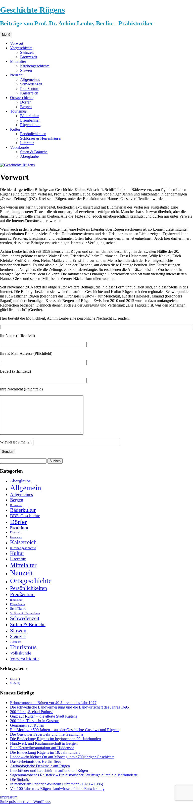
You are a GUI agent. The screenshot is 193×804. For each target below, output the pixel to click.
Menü (6, 34)
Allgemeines (30, 79)
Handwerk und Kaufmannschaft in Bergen (44, 743)
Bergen (26, 107)
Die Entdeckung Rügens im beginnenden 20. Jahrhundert (55, 739)
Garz (15, 679)
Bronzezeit (28, 57)
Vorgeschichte (21, 48)
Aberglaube (29, 156)
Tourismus (18, 111)
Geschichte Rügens (32, 9)
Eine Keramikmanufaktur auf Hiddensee (42, 748)
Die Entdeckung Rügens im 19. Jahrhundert (45, 752)
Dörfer (25, 102)
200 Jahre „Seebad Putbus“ (31, 712)
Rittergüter (16, 599)
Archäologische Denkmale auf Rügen (40, 766)
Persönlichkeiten (33, 134)
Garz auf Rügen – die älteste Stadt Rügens (43, 716)
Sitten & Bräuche (33, 152)
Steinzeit (27, 52)
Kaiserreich (29, 93)
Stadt (15, 683)
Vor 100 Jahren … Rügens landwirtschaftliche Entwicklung (57, 788)
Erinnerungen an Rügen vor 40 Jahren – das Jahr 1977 (53, 702)
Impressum (8, 797)
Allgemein (25, 488)
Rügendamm (30, 125)
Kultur (15, 129)
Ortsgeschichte (21, 97)
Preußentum (29, 88)
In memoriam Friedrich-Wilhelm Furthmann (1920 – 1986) (56, 784)
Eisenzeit (15, 532)
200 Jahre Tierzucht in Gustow (34, 721)
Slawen (26, 70)
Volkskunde (19, 147)
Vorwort (16, 43)
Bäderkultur (29, 116)
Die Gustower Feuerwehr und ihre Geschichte (46, 734)
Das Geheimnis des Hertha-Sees (35, 761)
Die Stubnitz (20, 779)
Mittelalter (18, 61)
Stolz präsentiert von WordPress (25, 801)
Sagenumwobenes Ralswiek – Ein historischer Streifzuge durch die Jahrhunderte (74, 775)
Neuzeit (16, 75)
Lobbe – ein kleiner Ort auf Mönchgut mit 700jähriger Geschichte (62, 757)
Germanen (16, 537)
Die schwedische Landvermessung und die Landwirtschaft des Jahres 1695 (69, 707)
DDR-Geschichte (25, 515)
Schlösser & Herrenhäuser (41, 138)
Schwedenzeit (31, 84)
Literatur (27, 143)
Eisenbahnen (30, 120)
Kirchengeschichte (35, 66)
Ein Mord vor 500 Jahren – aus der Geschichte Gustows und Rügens (64, 730)
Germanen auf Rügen (27, 725)
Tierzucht (15, 641)
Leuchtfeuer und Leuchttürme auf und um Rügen (49, 770)
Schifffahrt (18, 609)
